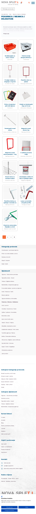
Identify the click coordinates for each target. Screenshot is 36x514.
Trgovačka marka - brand (7, 401)
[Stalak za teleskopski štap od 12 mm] (26, 95)
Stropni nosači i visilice (7, 376)
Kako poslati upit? (5, 434)
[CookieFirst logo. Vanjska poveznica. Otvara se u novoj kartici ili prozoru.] (2, 496)
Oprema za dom (5, 398)
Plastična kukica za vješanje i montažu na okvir (10, 202)
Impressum (4, 452)
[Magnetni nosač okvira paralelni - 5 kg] (10, 144)
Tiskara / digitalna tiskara (7, 403)
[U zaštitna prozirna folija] (26, 144)
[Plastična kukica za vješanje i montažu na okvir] (10, 192)
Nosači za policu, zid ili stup (8, 373)
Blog (2, 423)
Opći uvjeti (4, 444)
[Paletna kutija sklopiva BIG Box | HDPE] (26, 47)
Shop (10, 14)
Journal (3, 428)
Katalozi (3, 431)
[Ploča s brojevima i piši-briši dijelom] (10, 95)
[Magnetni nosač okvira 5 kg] (26, 120)
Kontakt (3, 420)
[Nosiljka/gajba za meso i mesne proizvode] (10, 47)
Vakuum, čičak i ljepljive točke (8, 379)
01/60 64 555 (7, 463)
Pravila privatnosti (5, 449)
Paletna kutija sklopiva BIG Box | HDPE (26, 57)
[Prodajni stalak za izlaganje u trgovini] (10, 71)
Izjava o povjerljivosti (6, 446)
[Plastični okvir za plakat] (26, 71)
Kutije (2, 387)
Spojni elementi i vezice (7, 381)
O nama (3, 417)
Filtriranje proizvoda (8, 9)
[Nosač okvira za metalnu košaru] (10, 168)
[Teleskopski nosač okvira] (10, 120)
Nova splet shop (4, 14)
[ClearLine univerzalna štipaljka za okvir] (10, 216)
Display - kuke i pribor (7, 384)
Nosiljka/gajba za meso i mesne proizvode (10, 57)
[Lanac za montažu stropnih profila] (26, 192)
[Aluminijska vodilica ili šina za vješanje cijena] (26, 168)
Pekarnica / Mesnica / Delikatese (19, 14)
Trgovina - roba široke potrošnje (9, 395)
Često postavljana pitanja (7, 425)
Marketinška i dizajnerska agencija (9, 406)
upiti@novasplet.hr (8, 465)
